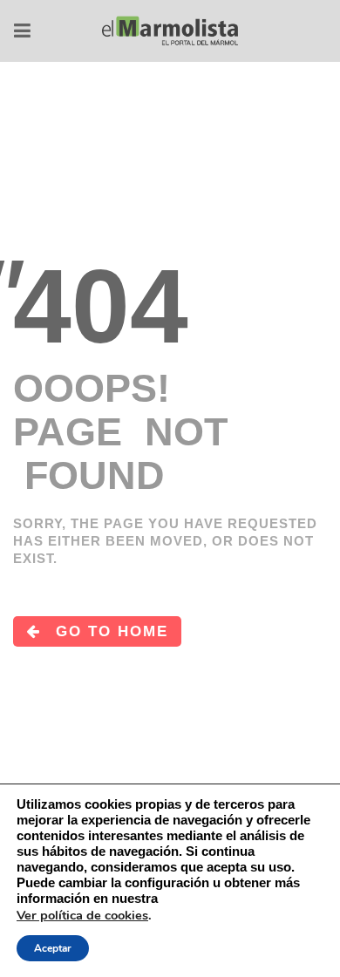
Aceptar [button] (52, 948)
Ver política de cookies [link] (82, 915)
